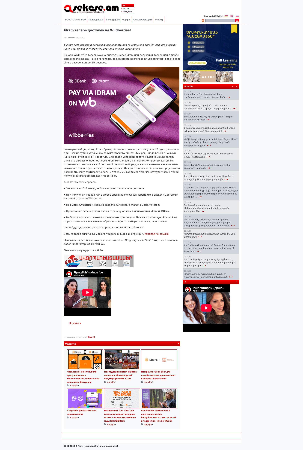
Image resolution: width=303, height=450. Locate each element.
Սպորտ (126, 19)
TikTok (125, 8)
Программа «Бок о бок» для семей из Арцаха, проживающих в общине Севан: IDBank (158, 375)
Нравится (75, 323)
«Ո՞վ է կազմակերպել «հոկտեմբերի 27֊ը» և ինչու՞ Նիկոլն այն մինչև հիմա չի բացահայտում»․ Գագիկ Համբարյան (210, 142)
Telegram (127, 11)
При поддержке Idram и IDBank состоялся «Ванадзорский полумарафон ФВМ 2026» (120, 375)
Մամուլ (159, 19)
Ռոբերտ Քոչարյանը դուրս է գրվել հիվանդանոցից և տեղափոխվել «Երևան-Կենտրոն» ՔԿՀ (207, 208)
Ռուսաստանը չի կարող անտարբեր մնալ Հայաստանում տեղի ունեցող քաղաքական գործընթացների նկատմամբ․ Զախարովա (207, 222)
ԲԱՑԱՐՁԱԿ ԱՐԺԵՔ (75, 19)
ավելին (174, 344)
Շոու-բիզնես (113, 19)
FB (123, 5)
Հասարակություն (142, 19)
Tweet (91, 337)
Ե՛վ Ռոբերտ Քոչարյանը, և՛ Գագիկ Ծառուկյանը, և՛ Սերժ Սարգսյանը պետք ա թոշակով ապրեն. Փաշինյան (210, 248)
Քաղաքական (96, 19)
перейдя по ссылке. (157, 233)
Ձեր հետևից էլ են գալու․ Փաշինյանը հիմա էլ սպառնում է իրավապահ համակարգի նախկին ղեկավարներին (209, 262)
